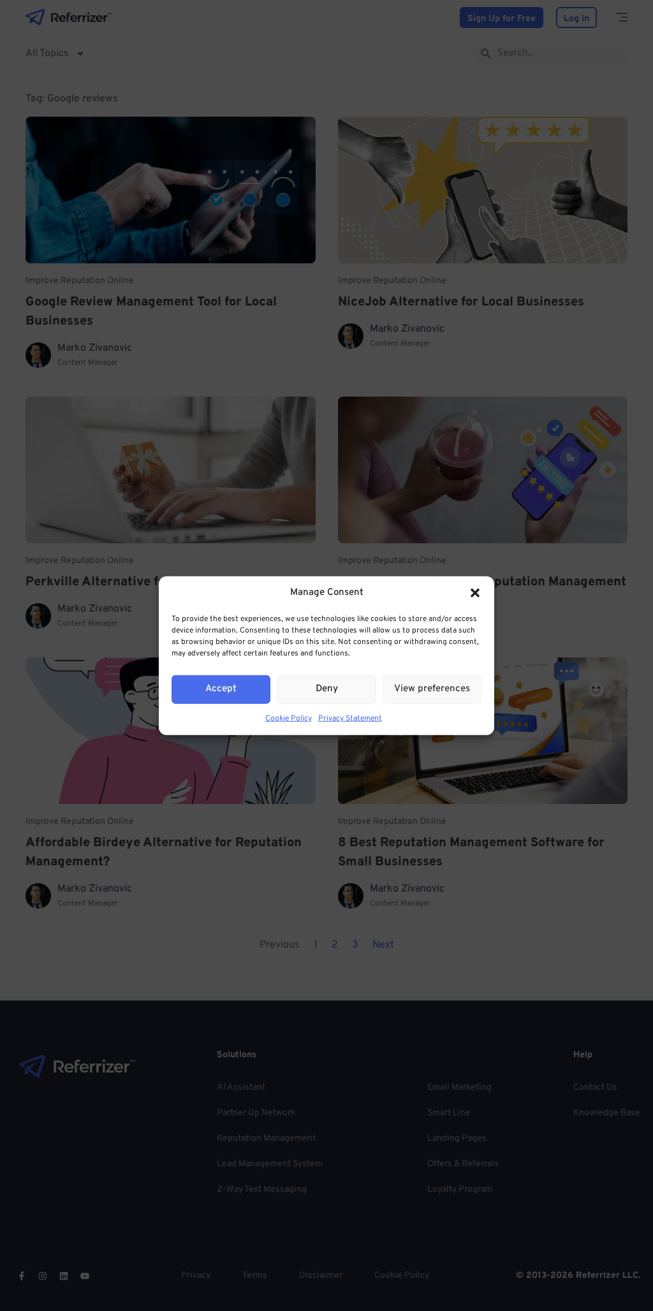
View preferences (432, 689)
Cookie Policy (288, 718)
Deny (327, 689)
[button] (475, 593)
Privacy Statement (350, 718)
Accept (221, 689)
